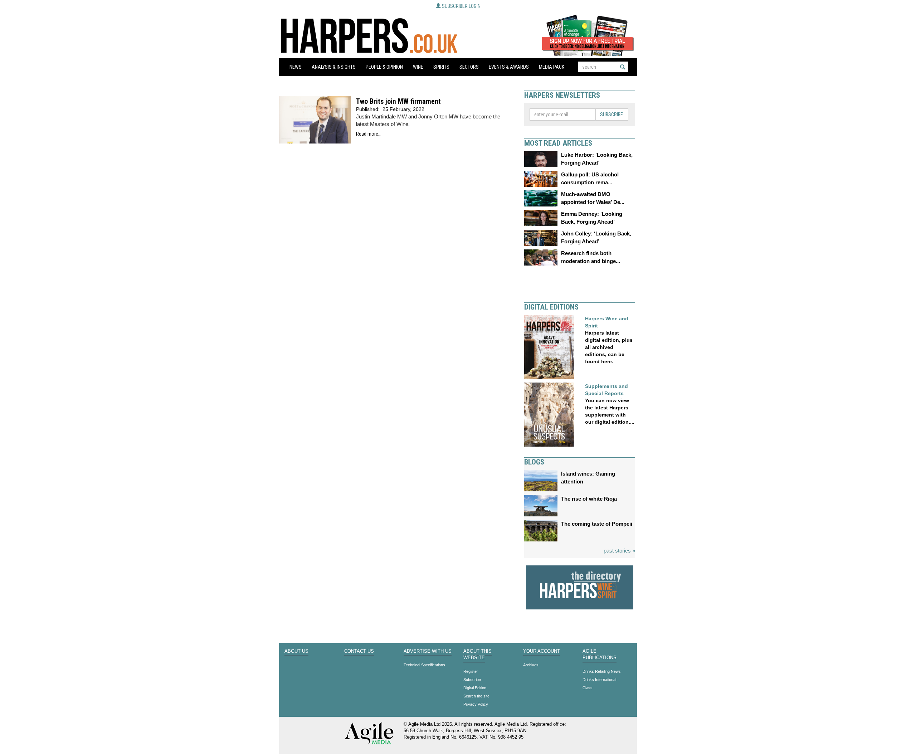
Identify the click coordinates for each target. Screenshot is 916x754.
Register (470, 671)
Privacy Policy (475, 704)
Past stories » (619, 551)
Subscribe (611, 114)
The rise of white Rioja (589, 499)
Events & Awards (509, 67)
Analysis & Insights (334, 67)
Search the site (476, 696)
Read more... (368, 134)
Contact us (359, 651)
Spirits (441, 67)
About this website (477, 654)
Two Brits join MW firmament (398, 101)
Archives (531, 665)
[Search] (622, 67)
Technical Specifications (424, 665)
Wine (418, 67)
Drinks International (599, 679)
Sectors (469, 67)
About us (296, 651)
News (295, 67)
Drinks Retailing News (602, 671)
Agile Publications (600, 654)
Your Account (541, 651)
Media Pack (551, 67)
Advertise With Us (428, 651)
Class (588, 688)
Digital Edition (474, 688)
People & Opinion (384, 67)
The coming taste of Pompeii (596, 524)
